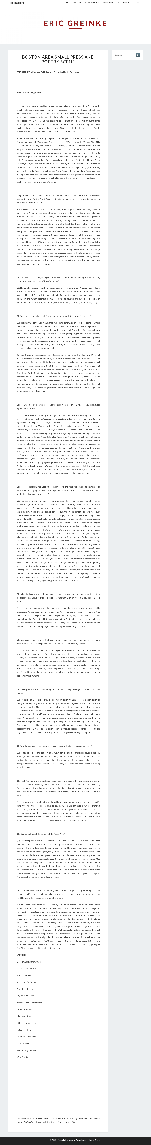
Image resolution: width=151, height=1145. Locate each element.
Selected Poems (124, 3)
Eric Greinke (17, 2)
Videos (136, 3)
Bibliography (108, 3)
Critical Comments (92, 3)
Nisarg (98, 1140)
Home (67, 3)
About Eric (77, 3)
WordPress (81, 1140)
